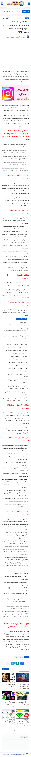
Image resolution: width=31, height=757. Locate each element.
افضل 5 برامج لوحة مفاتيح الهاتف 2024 (24, 704)
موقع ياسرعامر (19, 71)
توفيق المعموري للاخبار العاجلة (10, 754)
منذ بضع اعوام (22, 322)
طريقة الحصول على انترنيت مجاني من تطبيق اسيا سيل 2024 (23, 723)
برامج (27, 18)
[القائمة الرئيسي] (29, 4)
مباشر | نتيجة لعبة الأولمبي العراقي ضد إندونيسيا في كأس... (23, 686)
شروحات (16, 657)
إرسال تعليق (24, 737)
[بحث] (2, 4)
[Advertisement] (15, 51)
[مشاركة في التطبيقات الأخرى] (8, 663)
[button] (22, 663)
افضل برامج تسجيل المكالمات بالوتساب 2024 (9, 705)
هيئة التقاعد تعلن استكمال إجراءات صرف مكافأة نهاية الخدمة (11, 11)
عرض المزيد (5, 669)
